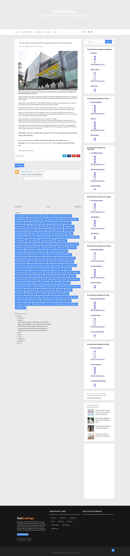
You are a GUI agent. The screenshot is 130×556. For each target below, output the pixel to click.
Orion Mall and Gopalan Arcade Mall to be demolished (33, 322)
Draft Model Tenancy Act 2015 (24, 230)
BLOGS (53, 521)
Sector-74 (43, 297)
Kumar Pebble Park (67, 261)
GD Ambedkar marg (45, 237)
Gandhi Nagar (20, 237)
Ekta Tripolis (69, 230)
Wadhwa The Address (62, 304)
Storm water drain (22, 300)
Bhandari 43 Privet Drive (39, 223)
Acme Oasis (42, 215)
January (20, 341)
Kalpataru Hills (36, 254)
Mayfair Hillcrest (37, 272)
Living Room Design (69, 265)
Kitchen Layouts (53, 261)
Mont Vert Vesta (58, 272)
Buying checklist (21, 226)
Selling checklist (55, 297)
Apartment (51, 219)
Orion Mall (34, 279)
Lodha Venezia (47, 269)
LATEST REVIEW (55, 525)
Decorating (44, 226)
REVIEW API (70, 521)
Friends (69, 233)
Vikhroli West (49, 304)
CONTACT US (63, 518)
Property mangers (21, 286)
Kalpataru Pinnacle (64, 254)
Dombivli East (69, 226)
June (19, 334)
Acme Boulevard (21, 215)
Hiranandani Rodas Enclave (56, 244)
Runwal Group (33, 297)
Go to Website (22, 534)
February (21, 339)
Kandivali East (50, 258)
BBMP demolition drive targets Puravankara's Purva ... (33, 326)
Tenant (29, 304)
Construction (34, 226)
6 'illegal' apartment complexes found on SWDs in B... (33, 330)
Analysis (30, 219)
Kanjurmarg (61, 258)
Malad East (67, 269)
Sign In (48, 32)
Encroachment (31, 233)
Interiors (72, 247)
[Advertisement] (99, 471)
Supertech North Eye (64, 300)
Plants (52, 283)
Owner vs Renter (53, 279)
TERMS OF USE (55, 528)
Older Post (78, 207)
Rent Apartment (50, 290)
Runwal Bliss (64, 293)
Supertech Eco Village (48, 300)
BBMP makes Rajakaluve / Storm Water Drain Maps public (34, 324)
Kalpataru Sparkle (36, 258)
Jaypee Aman (19, 251)
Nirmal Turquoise (51, 276)
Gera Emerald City (60, 237)
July (19, 332)
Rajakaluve (19, 290)
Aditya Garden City (54, 215)
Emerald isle (19, 233)
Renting (68, 290)
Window (74, 304)
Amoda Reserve (20, 219)
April (19, 337)
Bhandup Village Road (56, 223)
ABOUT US (53, 518)
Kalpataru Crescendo (22, 254)
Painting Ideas (74, 279)
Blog (55, 32)
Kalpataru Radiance (22, 258)
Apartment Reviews (63, 219)
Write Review (39, 32)
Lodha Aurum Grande (22, 269)
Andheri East (40, 219)
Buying (68, 223)
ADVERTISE (61, 521)
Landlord (32, 265)
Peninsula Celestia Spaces (39, 283)
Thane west (38, 304)
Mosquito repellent (73, 272)
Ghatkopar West (73, 237)
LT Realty (57, 269)
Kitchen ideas (41, 261)
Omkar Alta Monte (21, 279)
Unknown (24, 171)
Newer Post (18, 207)
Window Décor (20, 307)
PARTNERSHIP (73, 518)
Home (17, 32)
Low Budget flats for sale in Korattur (31, 176)
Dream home (40, 230)
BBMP (27, 223)
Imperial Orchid (61, 247)
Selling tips (66, 297)
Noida (73, 276)
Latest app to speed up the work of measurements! (32, 328)
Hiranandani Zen (72, 244)
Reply (22, 178)
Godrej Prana (20, 240)
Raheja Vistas (63, 286)
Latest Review (27, 32)
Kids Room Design (21, 261)
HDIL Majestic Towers (22, 244)
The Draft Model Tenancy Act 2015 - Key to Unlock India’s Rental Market (102, 412)
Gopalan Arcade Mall (47, 240)
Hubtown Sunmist (32, 247)
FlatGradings (65, 11)
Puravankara (41, 286)
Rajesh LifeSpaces (31, 290)
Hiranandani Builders (38, 244)
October (20, 318)
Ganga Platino (32, 237)
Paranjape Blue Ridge (22, 283)
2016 (18, 316)
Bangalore (19, 223)
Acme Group (32, 215)
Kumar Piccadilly (21, 265)
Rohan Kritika (31, 293)
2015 (18, 343)
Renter (61, 290)
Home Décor (19, 247)
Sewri (74, 297)
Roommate (53, 293)
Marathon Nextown (22, 272)
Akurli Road (67, 215)
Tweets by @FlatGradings (93, 398)
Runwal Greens (20, 297)
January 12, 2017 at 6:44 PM (36, 171)
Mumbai (30, 276)
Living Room (57, 265)
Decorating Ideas (57, 226)
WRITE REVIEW (65, 525)
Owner (43, 279)
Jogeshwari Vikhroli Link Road (58, 251)
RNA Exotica (19, 293)
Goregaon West (61, 240)
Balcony (74, 219)
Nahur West (39, 276)
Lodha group (36, 269)
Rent (40, 290)
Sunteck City (34, 300)
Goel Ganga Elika (32, 240)
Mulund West (20, 276)
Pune (32, 286)
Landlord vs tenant (44, 265)
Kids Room (71, 258)
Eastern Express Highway (54, 230)
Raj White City (75, 286)
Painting (63, 279)
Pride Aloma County (63, 283)
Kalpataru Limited (50, 254)
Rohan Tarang (42, 293)
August (20, 320)
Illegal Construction (47, 247)
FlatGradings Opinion (57, 233)
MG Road (47, 272)
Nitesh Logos (64, 276)
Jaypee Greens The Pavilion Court (36, 251)
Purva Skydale (52, 286)
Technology (19, 304)
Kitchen (32, 261)
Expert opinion (43, 233)
